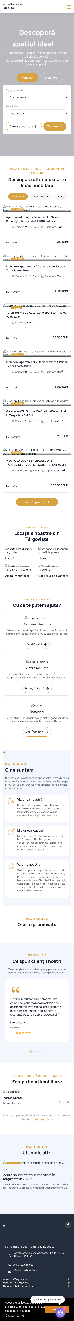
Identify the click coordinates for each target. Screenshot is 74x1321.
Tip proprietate (14, 90)
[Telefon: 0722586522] (60, 1102)
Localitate (12, 106)
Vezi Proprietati (35, 502)
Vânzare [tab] (27, 78)
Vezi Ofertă (34, 644)
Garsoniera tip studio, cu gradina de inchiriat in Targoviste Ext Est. (36, 413)
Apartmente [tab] (41, 196)
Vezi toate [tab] (18, 196)
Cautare (52, 126)
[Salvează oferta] (67, 209)
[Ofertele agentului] (37, 1091)
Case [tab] (61, 196)
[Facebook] (68, 1224)
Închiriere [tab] (51, 78)
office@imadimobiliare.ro (26, 1270)
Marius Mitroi (12, 1098)
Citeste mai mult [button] (15, 1315)
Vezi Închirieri (34, 732)
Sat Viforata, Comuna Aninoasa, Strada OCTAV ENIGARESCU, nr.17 (38, 1254)
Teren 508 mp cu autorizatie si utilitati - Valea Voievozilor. (36, 314)
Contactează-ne (42, 1119)
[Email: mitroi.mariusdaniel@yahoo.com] (68, 1102)
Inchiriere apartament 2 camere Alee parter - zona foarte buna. (35, 268)
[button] (30, 1051)
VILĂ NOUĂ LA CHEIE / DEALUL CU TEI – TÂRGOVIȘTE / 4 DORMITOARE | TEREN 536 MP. (36, 462)
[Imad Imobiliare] (6, 1226)
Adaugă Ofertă (34, 688)
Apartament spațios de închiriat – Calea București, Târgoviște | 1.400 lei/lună (32, 219)
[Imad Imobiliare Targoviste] (17, 7)
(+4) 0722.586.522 (23, 1264)
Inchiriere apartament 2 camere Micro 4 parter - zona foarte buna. (36, 364)
